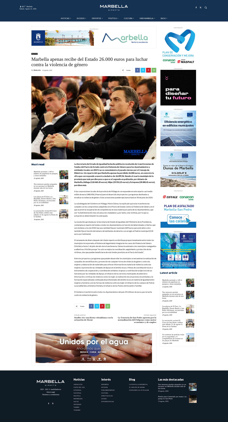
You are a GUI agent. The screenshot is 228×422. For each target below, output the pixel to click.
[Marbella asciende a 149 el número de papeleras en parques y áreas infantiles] (63, 174)
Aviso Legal (51, 392)
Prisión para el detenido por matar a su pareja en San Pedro (172, 398)
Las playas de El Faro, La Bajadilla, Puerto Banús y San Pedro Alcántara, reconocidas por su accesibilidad (45, 200)
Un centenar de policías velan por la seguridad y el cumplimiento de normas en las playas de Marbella (173, 337)
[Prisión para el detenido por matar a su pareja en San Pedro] (193, 399)
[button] (206, 7)
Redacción (37, 70)
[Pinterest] (148, 70)
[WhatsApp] (154, 70)
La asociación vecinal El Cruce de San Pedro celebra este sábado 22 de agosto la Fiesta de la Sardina (46, 214)
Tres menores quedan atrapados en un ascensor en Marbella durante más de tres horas (45, 186)
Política (34, 54)
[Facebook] (196, 7)
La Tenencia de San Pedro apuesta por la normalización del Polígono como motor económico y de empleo (137, 320)
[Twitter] (200, 7)
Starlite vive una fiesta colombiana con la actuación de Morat (93, 319)
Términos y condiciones (50, 394)
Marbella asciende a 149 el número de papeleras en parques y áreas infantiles (46, 173)
